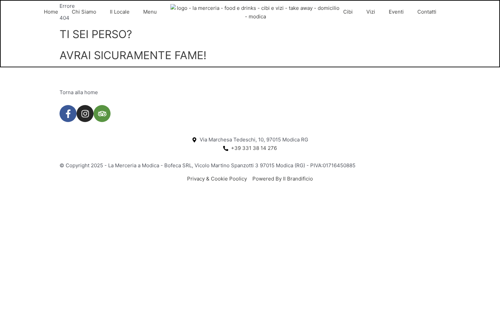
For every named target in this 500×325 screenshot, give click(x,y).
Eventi (396, 11)
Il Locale (120, 11)
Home (51, 11)
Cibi (348, 11)
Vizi (370, 11)
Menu (150, 11)
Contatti (426, 11)
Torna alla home (79, 92)
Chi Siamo (84, 11)
